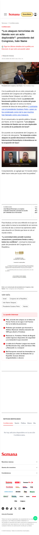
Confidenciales (14, 23)
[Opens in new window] (7, 508)
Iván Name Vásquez (9, 302)
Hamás (25, 306)
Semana (4, 23)
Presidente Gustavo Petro (11, 306)
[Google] (3, 508)
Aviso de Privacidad (9, 514)
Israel (4, 298)
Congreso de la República (18, 298)
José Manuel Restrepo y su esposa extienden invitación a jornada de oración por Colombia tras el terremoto (15, 210)
